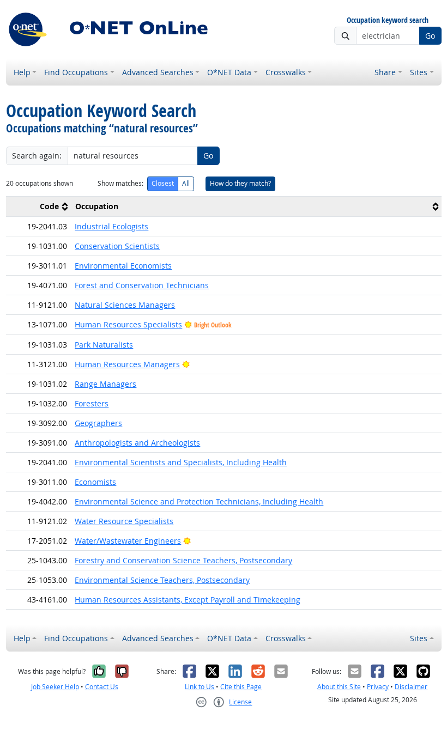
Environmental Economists (123, 265)
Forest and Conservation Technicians (142, 285)
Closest (163, 183)
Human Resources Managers (127, 364)
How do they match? (240, 183)
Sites (418, 72)
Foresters (91, 403)
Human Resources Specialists (128, 324)
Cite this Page (241, 686)
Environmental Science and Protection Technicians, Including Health (199, 501)
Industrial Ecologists (111, 226)
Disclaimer (411, 686)
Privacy (378, 686)
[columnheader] (38, 207)
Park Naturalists (104, 344)
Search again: (37, 155)
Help (22, 72)
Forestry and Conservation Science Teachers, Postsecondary (183, 560)
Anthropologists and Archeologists (137, 442)
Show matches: (120, 183)
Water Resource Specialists (124, 521)
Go (430, 36)
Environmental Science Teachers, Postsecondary (162, 580)
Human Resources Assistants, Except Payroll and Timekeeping (187, 599)
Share (385, 72)
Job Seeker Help (55, 686)
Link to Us (199, 686)
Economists (95, 482)
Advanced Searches (158, 72)
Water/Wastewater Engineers (128, 541)
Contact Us (101, 686)
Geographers (98, 423)
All (186, 183)
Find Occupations (76, 72)
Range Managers (105, 384)
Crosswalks (285, 72)
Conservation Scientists (117, 246)
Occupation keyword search (387, 20)
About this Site (339, 686)
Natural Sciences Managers (125, 305)
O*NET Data (229, 72)
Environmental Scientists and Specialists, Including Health (181, 462)
